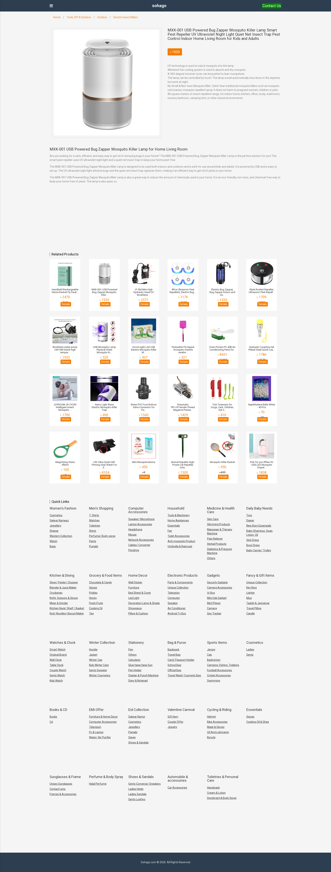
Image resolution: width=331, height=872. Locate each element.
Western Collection (61, 536)
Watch (53, 541)
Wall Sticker (135, 582)
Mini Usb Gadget (217, 597)
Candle (250, 613)
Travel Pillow (253, 608)
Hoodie (93, 649)
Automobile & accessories (178, 779)
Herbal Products (216, 543)
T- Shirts (94, 515)
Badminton (213, 659)
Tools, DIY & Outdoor (79, 17)
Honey (93, 597)
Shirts (92, 530)
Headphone (135, 529)
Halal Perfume (98, 783)
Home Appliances (178, 520)
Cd (51, 721)
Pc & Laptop (96, 732)
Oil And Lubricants (218, 732)
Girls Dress (252, 540)
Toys (249, 515)
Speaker (173, 603)
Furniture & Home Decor (103, 716)
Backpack (173, 649)
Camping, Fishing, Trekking (223, 665)
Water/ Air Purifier (100, 737)
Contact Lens (58, 788)
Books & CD (58, 710)
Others (211, 558)
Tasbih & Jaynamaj (257, 603)
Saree (132, 737)
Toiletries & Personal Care (222, 779)
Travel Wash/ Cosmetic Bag (184, 675)
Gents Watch (57, 675)
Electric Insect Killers (125, 17)
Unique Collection (178, 587)
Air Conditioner (177, 608)
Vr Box (211, 592)
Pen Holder (135, 670)
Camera (212, 608)
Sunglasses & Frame (65, 777)
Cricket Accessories (219, 675)
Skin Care (213, 519)
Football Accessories (219, 670)
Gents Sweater (98, 670)
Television (174, 592)
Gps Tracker (214, 613)
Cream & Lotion (216, 792)
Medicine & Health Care (221, 510)
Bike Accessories (217, 721)
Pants (92, 541)
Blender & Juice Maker (63, 587)
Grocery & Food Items (105, 575)
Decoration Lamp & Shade (144, 603)
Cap (209, 654)
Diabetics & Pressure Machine (219, 551)
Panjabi (132, 732)
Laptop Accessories (140, 524)
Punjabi (93, 546)
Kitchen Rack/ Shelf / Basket (67, 608)
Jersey (211, 649)
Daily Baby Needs (259, 508)
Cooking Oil (95, 608)
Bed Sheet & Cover (139, 592)
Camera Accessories (219, 587)
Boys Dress (253, 545)
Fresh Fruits (96, 603)
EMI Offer (96, 710)
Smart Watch (58, 649)
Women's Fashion (63, 508)
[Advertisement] (115, 223)
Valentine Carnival (181, 710)
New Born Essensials (258, 525)
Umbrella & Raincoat (180, 546)
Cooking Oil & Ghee (257, 721)
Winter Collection (102, 643)
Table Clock (56, 665)
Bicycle (211, 737)
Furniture (133, 587)
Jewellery (55, 525)
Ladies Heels (135, 788)
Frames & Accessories (63, 794)
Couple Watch (58, 670)
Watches (94, 520)
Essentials (174, 525)
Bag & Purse (177, 643)
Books (53, 716)
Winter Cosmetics (99, 675)
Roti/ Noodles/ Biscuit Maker (67, 613)
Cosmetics (56, 515)
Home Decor (137, 575)
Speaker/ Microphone (141, 519)
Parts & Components (180, 582)
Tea (91, 613)
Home (57, 17)
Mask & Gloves (215, 727)
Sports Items (217, 643)
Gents (249, 654)
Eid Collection (138, 710)
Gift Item (173, 716)
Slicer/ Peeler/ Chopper (64, 582)
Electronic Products (183, 575)
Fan (170, 530)
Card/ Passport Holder (181, 659)
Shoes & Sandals (138, 742)
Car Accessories (177, 787)
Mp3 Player (214, 603)
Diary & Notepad (138, 680)
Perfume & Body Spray (106, 777)
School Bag (174, 665)
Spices (93, 587)
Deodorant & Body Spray (222, 798)
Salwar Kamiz (136, 716)
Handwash (213, 787)
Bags (53, 546)
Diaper (250, 520)
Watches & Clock (62, 643)
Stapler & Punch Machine (143, 675)
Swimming (213, 680)
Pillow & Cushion (138, 613)
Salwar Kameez (59, 520)
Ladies (250, 649)
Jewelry (172, 727)
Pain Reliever (215, 538)
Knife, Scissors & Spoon (64, 597)
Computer (174, 597)
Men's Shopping (101, 508)
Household (176, 508)
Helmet (211, 716)
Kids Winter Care (99, 665)
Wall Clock (56, 659)
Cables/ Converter (139, 545)
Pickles (93, 592)
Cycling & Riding (219, 710)
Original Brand (58, 654)
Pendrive (133, 550)
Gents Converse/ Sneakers (144, 783)
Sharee (54, 530)
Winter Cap (95, 659)
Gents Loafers (136, 799)
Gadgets (213, 575)
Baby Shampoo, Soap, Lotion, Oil (259, 532)
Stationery (136, 643)
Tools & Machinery (179, 515)
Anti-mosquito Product (181, 541)
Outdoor (102, 17)
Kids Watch (56, 680)
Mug (249, 597)
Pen (130, 649)
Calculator (134, 659)
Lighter (250, 592)
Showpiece (135, 608)
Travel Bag (174, 654)
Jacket (93, 654)
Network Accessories (141, 539)
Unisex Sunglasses (61, 783)
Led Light (133, 597)
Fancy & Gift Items (260, 575)
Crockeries (56, 592)
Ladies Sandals (137, 794)
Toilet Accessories (179, 536)
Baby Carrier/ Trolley (258, 550)
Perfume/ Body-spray (102, 536)
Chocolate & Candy (100, 582)
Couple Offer (175, 721)
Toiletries (94, 525)
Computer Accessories (138, 510)
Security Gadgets (217, 582)
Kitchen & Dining (62, 575)
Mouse (132, 534)
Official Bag (174, 670)
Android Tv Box (177, 613)
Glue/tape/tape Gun (140, 665)
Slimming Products (218, 524)
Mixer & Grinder (59, 603)
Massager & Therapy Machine (219, 531)
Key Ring (251, 587)
